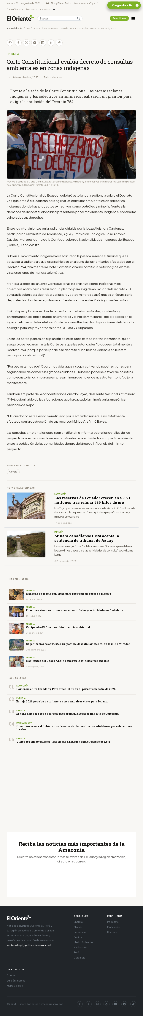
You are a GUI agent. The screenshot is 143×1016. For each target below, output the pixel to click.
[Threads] (106, 1004)
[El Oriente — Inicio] (20, 18)
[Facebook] (80, 1004)
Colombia (79, 957)
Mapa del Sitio (15, 985)
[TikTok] (133, 1004)
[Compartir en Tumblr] (51, 42)
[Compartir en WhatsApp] (10, 42)
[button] (54, 9)
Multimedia (113, 927)
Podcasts (31, 9)
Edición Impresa (16, 980)
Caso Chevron (15, 9)
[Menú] (133, 18)
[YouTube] (115, 1004)
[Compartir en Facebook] (18, 42)
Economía (80, 932)
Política (78, 937)
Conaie (13, 471)
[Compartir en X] (26, 42)
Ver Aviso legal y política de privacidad (29, 944)
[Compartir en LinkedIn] (42, 42)
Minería (18, 28)
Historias (45, 9)
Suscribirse (119, 18)
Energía (78, 921)
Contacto (12, 975)
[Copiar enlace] (59, 42)
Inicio (10, 28)
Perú (76, 952)
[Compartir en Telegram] (34, 42)
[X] (89, 1004)
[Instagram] (98, 1004)
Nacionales (80, 947)
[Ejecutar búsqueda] (78, 18)
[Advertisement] (71, 785)
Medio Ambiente (83, 942)
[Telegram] (124, 1004)
